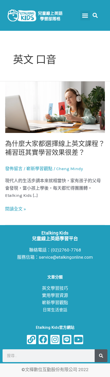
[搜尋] (101, 355)
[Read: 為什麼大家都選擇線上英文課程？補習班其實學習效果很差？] (55, 106)
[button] (85, 15)
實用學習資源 (55, 295)
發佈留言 (14, 168)
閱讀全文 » (15, 208)
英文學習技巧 (55, 288)
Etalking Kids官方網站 (55, 327)
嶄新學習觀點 (39, 168)
